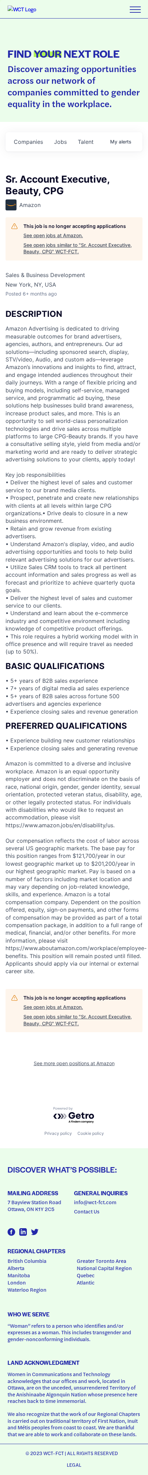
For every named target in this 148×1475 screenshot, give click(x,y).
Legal (74, 1464)
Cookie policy (90, 1133)
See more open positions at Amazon (74, 1063)
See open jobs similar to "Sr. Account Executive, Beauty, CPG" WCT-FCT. (77, 248)
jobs (60, 141)
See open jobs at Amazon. (53, 235)
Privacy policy (58, 1133)
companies (28, 141)
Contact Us (86, 1211)
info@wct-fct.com (95, 1202)
